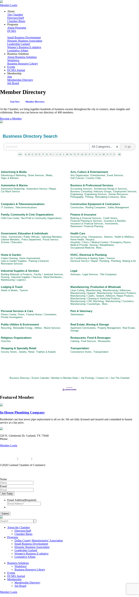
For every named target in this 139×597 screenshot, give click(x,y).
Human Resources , (119, 194)
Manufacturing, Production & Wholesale (95, 286)
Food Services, (89, 341)
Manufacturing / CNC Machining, (87, 301)
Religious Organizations (16, 337)
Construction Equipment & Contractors (95, 204)
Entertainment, (98, 175)
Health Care (77, 233)
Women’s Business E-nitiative (24, 47)
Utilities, (38, 328)
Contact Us (102, 378)
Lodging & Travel (11, 286)
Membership (14, 579)
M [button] (67, 154)
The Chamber (15, 14)
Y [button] (110, 154)
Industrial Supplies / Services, (27, 277)
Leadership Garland (18, 44)
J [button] (56, 154)
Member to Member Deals (64, 378)
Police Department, (32, 239)
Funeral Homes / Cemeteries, (41, 314)
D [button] (36, 154)
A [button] (25, 154)
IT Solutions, (7, 207)
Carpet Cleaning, (9, 258)
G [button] (47, 154)
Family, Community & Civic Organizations (27, 214)
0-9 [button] (20, 154)
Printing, (89, 197)
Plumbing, (104, 261)
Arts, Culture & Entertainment (89, 171)
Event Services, (115, 175)
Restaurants (104, 341)
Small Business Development (24, 37)
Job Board (13, 83)
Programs (12, 537)
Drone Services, (36, 175)
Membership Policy (44, 458)
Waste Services (52, 328)
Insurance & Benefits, (115, 220)
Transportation (79, 348)
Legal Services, (90, 274)
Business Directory (20, 378)
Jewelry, (23, 351)
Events (11, 66)
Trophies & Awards (46, 351)
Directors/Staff (15, 17)
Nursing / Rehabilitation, (102, 245)
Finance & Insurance (83, 214)
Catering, (75, 341)
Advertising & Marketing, (14, 175)
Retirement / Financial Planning (86, 226)
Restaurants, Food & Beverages (90, 337)
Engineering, (76, 194)
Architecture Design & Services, (111, 188)
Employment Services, (125, 191)
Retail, (31, 351)
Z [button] (114, 154)
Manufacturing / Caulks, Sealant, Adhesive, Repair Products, (102, 295)
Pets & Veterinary (81, 311)
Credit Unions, (110, 218)
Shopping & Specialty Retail (18, 348)
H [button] (50, 154)
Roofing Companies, (96, 207)
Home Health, (77, 239)
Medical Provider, (79, 245)
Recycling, (6, 328)
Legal (73, 270)
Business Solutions (18, 563)
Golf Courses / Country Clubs (85, 178)
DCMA (11, 30)
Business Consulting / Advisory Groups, (91, 191)
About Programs (16, 27)
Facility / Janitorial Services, (49, 274)
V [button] (100, 154)
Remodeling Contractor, (107, 197)
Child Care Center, (10, 218)
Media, (49, 175)
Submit (5, 513)
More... (124, 197)
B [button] (29, 154)
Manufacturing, (94, 290)
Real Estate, (129, 328)
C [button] (32, 154)
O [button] (74, 154)
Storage (74, 330)
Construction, (77, 207)
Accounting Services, (81, 188)
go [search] (129, 146)
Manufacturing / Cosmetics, (120, 301)
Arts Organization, (79, 175)
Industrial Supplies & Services (20, 270)
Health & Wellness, (125, 236)
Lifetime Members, (10, 239)
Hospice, (90, 239)
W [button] (104, 154)
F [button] (43, 154)
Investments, (112, 223)
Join (9, 76)
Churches (6, 341)
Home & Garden (11, 254)
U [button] (96, 154)
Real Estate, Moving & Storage (89, 324)
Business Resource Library (22, 63)
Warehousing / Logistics (13, 279)
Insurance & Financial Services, (87, 223)
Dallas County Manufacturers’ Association (38, 540)
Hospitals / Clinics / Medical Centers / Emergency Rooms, (101, 242)
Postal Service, (51, 239)
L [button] (63, 154)
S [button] (89, 154)
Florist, (21, 314)
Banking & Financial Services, (86, 218)
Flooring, (5, 277)
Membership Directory (20, 79)
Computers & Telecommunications (23, 204)
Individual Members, (52, 236)
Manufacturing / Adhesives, (117, 290)
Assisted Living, (78, 236)
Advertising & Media (14, 171)
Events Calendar (40, 378)
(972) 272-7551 (18, 438)
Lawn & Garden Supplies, (14, 261)
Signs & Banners (10, 178)
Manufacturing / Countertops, (85, 304)
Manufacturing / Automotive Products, (117, 293)
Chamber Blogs (16, 21)
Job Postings (87, 378)
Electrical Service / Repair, (84, 261)
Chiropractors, (95, 236)
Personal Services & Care (17, 311)
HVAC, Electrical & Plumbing (88, 254)
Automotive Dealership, (13, 188)
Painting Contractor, (39, 261)
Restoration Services (12, 263)
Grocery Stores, (9, 351)
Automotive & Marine (14, 185)
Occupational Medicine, (82, 247)
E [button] (39, 154)
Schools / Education (11, 242)
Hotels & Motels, (9, 290)
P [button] (78, 154)
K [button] (60, 154)
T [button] (92, 154)
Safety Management (118, 207)
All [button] (119, 154)
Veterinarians (77, 314)
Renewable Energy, (23, 328)
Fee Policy (25, 458)
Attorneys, (75, 274)
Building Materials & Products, (17, 274)
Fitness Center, (9, 314)
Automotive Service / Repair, (41, 188)
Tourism (24, 290)
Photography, (77, 197)
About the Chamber (18, 527)
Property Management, (109, 328)
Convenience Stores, (81, 351)
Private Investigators (12, 317)
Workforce (13, 60)
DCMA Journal (16, 70)
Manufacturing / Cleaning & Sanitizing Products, (95, 298)
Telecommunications (26, 207)
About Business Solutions (22, 57)
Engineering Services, (96, 194)
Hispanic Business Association (24, 40)
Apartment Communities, (83, 328)
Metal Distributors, (53, 277)
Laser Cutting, (77, 290)
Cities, (4, 236)
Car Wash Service (10, 191)
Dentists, (108, 236)
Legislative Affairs (17, 50)
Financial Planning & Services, (86, 220)
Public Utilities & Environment (20, 324)
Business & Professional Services (91, 185)
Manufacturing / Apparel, (83, 293)
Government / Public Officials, (24, 236)
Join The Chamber (120, 378)
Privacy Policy (8, 458)
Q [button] (82, 154)
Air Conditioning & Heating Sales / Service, (92, 258)
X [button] (107, 154)
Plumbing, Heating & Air (123, 261)
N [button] (71, 154)
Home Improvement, (30, 258)
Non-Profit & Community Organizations (41, 218)
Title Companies (108, 274)
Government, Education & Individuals (24, 233)
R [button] (86, 154)
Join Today (7, 493)
